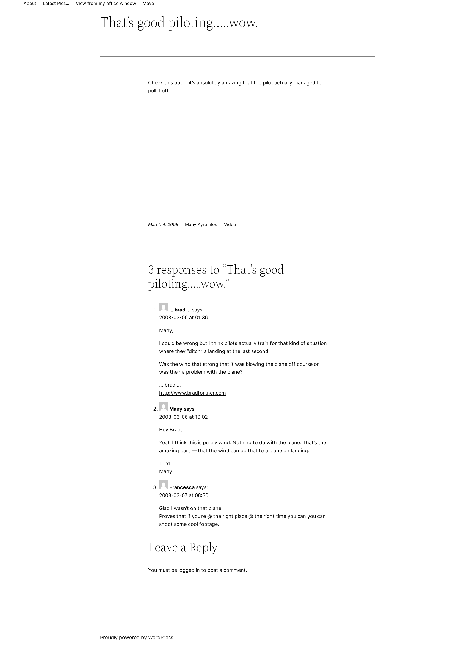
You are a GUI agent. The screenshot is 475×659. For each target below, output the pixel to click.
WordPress (160, 637)
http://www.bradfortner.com (192, 393)
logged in (189, 570)
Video (230, 224)
